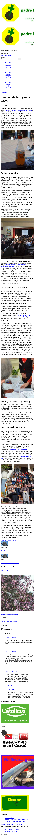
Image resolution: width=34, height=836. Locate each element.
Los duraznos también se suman (9, 614)
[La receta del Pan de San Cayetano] (4, 557)
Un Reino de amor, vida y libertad (15, 821)
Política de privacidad (11, 831)
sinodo (16, 540)
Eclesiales (7, 64)
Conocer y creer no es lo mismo (9, 621)
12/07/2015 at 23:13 (14, 689)
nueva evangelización (7, 540)
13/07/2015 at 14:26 (11, 651)
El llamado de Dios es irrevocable (10, 570)
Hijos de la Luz (9, 818)
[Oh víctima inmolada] (4, 545)
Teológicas (8, 65)
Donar (6, 69)
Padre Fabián (11, 685)
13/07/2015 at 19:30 (11, 637)
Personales (8, 62)
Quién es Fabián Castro (12, 829)
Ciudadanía (8, 67)
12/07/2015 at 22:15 (11, 671)
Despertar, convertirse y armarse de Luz (16, 819)
